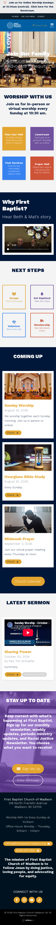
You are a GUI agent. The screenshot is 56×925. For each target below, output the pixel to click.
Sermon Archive (34, 674)
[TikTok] (39, 900)
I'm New (15, 17)
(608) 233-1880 (26, 850)
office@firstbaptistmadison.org (26, 843)
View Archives (28, 780)
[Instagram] (24, 900)
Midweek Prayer (20, 539)
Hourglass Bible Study (25, 477)
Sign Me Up (30, 769)
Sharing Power (18, 652)
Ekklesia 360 (28, 920)
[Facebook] (17, 900)
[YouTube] (32, 900)
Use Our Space (28, 17)
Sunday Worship (19, 405)
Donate (40, 17)
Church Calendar (28, 581)
